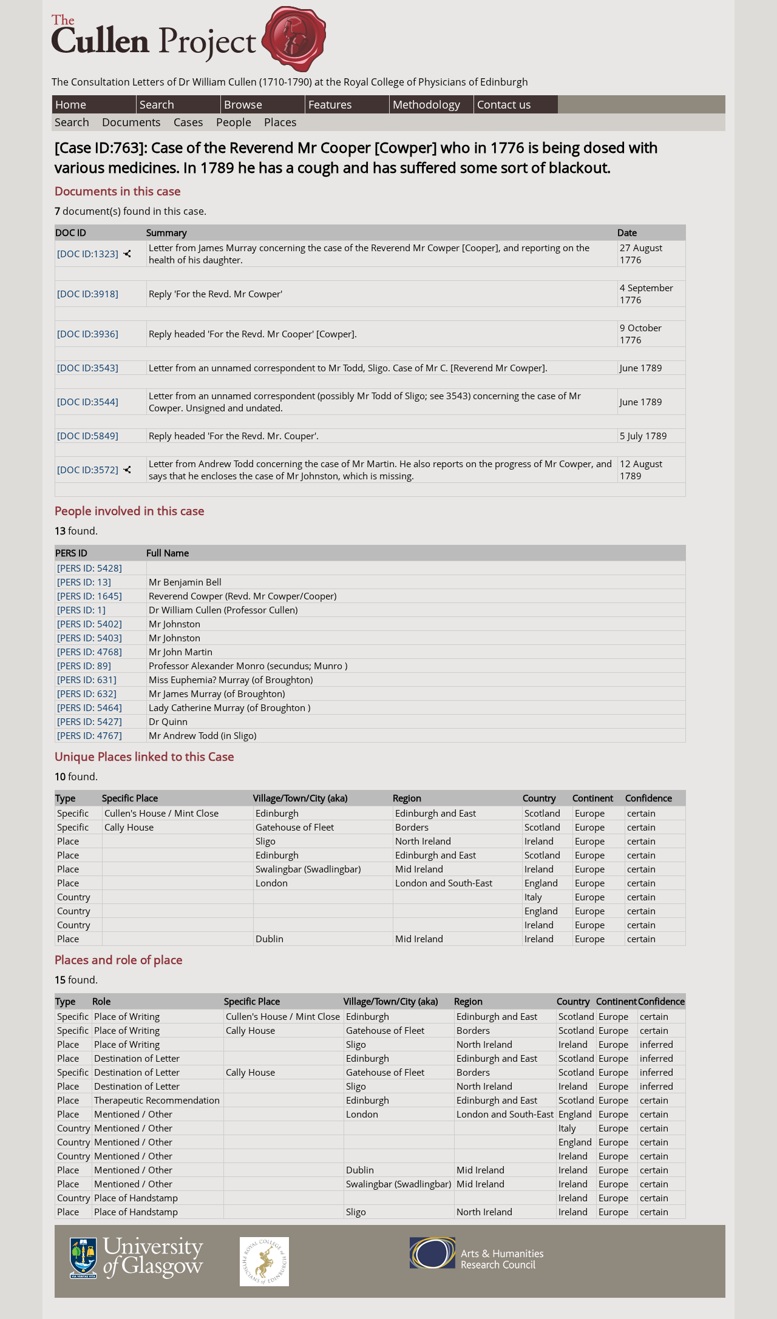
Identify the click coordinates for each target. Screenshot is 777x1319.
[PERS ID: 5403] (89, 638)
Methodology (426, 104)
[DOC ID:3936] (87, 334)
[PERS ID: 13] (84, 582)
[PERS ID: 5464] (89, 707)
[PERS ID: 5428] (89, 568)
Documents (131, 122)
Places (280, 122)
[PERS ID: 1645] (89, 596)
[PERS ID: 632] (87, 693)
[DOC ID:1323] (87, 254)
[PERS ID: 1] (81, 610)
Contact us (504, 104)
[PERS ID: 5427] (89, 721)
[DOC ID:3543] (87, 368)
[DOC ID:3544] (87, 402)
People (233, 122)
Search (157, 104)
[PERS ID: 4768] (89, 652)
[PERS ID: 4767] (89, 735)
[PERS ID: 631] (87, 679)
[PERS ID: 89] (84, 666)
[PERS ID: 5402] (89, 624)
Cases (188, 122)
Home (70, 104)
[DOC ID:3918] (87, 294)
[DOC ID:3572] (87, 470)
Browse (243, 104)
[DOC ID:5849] (87, 436)
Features (330, 104)
